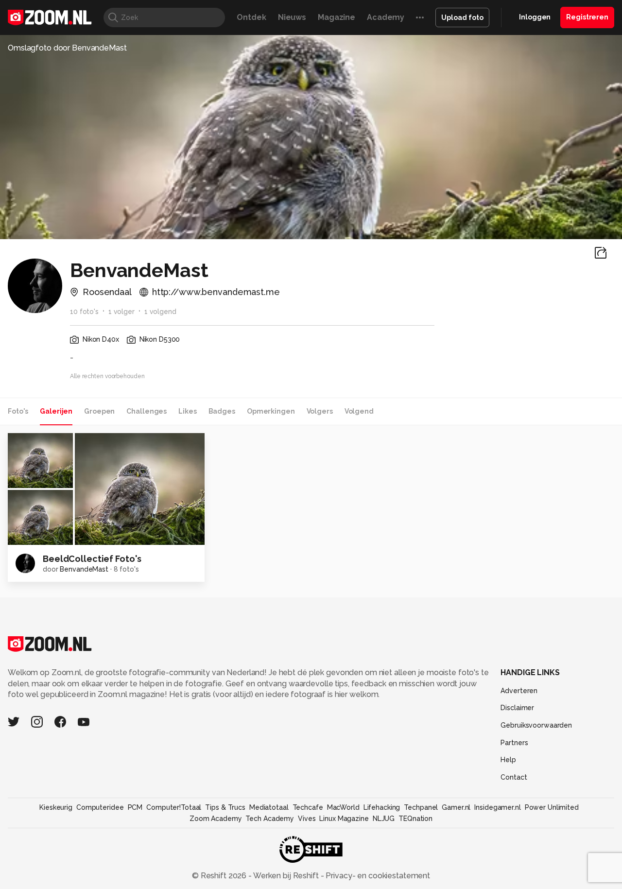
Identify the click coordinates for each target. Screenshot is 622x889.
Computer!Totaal (173, 807)
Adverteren (519, 691)
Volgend (359, 411)
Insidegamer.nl (497, 807)
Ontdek (251, 17)
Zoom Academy (216, 818)
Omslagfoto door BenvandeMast (67, 47)
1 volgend (160, 311)
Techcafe (308, 807)
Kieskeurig (55, 807)
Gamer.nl (456, 807)
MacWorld (343, 807)
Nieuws (292, 17)
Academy (385, 17)
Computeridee (100, 807)
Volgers (320, 411)
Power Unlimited (552, 807)
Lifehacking (381, 807)
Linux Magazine (343, 818)
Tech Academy (269, 818)
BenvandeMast (84, 569)
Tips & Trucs (225, 807)
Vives (306, 818)
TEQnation (415, 818)
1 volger (121, 311)
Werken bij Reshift (286, 875)
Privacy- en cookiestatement (377, 875)
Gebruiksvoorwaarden (536, 725)
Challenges (146, 411)
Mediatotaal (269, 807)
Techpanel (421, 807)
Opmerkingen (271, 411)
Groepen (99, 411)
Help (508, 760)
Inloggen (535, 17)
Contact (514, 777)
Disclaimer (517, 708)
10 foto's (84, 311)
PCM (135, 807)
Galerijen (56, 411)
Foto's (18, 411)
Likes (187, 411)
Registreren (587, 17)
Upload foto (462, 17)
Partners (514, 743)
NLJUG (384, 818)
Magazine (336, 17)
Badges (221, 411)
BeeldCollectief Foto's (92, 559)
